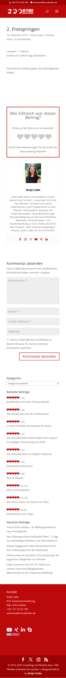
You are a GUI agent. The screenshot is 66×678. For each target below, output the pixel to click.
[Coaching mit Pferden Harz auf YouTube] (9, 630)
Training (49, 35)
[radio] (20, 137)
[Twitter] (30, 239)
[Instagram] (25, 239)
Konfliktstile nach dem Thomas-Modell (28, 401)
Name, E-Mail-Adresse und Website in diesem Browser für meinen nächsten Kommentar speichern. (29, 343)
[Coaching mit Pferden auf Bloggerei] (13, 634)
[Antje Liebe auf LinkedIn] (23, 630)
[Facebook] (20, 239)
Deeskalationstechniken (20, 466)
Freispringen (37, 35)
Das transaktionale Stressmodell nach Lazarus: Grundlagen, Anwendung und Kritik (32, 440)
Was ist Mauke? (15, 477)
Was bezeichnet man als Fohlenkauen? (28, 413)
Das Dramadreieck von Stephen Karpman (29, 454)
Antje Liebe (35, 673)
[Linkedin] (46, 239)
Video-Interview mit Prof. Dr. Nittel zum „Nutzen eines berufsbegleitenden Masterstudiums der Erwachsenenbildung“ (30, 568)
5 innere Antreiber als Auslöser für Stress (29, 425)
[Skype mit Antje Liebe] (30, 630)
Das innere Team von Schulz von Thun (28, 501)
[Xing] (41, 239)
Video (9, 39)
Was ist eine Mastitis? (18, 489)
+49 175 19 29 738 (19, 2)
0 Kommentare (23, 39)
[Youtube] (35, 239)
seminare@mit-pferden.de (21, 613)
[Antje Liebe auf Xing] (16, 630)
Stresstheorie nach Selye (20, 513)
